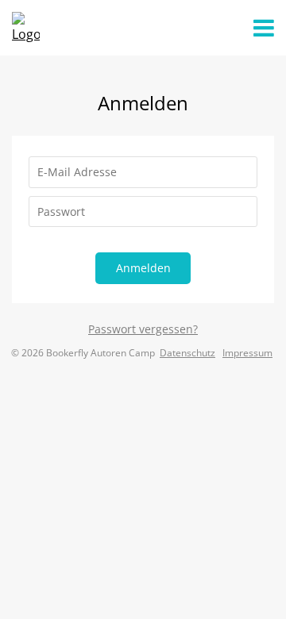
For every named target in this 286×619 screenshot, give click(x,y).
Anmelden (143, 267)
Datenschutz (187, 352)
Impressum (247, 352)
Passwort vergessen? (143, 328)
